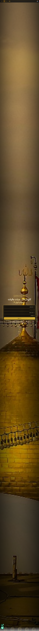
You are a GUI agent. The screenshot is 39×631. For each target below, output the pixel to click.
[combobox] (19, 307)
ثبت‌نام (6, 609)
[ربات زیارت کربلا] (2, 627)
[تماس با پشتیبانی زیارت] (2, 625)
